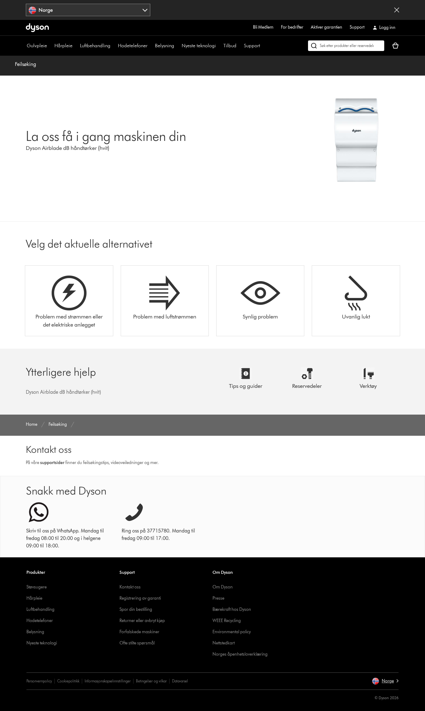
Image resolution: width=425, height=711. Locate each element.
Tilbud (229, 46)
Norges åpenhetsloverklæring (240, 654)
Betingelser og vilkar (151, 681)
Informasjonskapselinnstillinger (108, 681)
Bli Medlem (263, 27)
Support (357, 27)
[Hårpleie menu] (75, 46)
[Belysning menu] (177, 46)
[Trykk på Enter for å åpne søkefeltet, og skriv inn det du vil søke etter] (346, 45)
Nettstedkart (224, 643)
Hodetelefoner (132, 46)
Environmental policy (232, 631)
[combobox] (88, 10)
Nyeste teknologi (199, 46)
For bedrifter (292, 27)
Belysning (164, 46)
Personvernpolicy (39, 681)
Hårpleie (63, 46)
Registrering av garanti (140, 598)
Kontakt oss (130, 587)
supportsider (52, 462)
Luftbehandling (95, 46)
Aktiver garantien (326, 27)
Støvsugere (36, 587)
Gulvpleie (37, 46)
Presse (218, 598)
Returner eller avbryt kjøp (142, 620)
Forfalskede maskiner (139, 631)
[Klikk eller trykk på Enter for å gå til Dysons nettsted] (37, 27)
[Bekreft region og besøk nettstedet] (396, 9)
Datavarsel (180, 681)
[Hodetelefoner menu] (150, 46)
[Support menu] (263, 46)
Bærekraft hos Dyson (232, 609)
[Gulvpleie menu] (50, 46)
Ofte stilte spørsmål (137, 643)
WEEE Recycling (227, 620)
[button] (385, 681)
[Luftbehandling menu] (113, 46)
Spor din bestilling (135, 609)
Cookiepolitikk (68, 681)
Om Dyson (223, 587)
